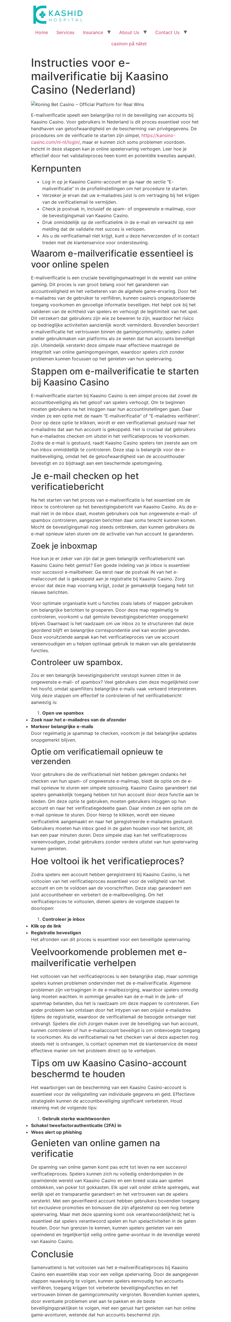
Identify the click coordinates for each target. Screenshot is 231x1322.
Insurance (93, 32)
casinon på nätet (129, 43)
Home (41, 32)
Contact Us (167, 32)
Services (65, 32)
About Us (129, 32)
